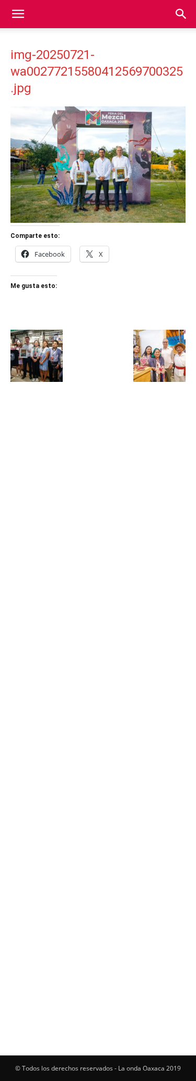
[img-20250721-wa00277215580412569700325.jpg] (98, 219)
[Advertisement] (98, 493)
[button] (17, 14)
